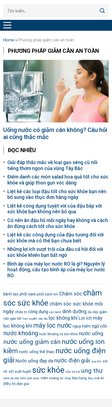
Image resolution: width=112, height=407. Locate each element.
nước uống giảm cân (32, 342)
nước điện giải (72, 360)
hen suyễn (30, 318)
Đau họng (79, 378)
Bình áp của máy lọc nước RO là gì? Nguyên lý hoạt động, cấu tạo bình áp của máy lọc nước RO (56, 269)
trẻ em (76, 372)
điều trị (9, 383)
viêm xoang (50, 378)
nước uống (91, 333)
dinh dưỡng (74, 311)
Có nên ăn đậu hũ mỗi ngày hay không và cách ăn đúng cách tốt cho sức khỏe (57, 223)
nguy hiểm (82, 326)
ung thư (92, 370)
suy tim (96, 361)
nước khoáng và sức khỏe (58, 334)
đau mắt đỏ (96, 378)
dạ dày (93, 312)
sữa (68, 372)
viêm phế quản (29, 378)
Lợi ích (85, 318)
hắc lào (43, 318)
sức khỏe (48, 370)
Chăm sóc (70, 294)
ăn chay (65, 378)
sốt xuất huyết (19, 371)
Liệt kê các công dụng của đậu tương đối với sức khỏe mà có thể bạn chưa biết (55, 237)
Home (8, 40)
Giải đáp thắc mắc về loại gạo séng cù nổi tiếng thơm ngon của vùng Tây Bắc (52, 165)
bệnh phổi (36, 294)
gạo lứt (15, 318)
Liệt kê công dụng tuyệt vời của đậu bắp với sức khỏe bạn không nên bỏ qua (54, 209)
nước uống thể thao (36, 351)
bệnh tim (51, 294)
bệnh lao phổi (15, 294)
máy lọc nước (52, 325)
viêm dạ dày (11, 378)
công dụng (38, 311)
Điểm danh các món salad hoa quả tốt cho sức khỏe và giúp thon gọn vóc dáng (57, 180)
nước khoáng (20, 333)
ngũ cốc (99, 326)
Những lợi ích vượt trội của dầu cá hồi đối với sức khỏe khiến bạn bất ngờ (55, 252)
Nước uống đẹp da (34, 360)
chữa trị (21, 312)
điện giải (23, 384)
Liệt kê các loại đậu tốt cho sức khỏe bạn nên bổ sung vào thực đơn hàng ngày (56, 194)
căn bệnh (55, 312)
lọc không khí (63, 318)
